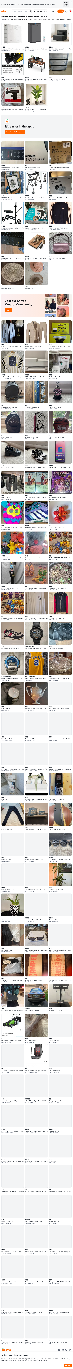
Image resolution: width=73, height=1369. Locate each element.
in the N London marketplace (34, 16)
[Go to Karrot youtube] (66, 1350)
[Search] (30, 11)
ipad (25, 19)
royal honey (55, 19)
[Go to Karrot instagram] (63, 1350)
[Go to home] (5, 11)
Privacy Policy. (42, 1360)
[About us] (65, 11)
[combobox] (20, 11)
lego (35, 19)
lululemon (63, 19)
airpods (40, 19)
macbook (30, 19)
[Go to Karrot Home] (6, 1349)
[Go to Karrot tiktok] (70, 1350)
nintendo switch (18, 19)
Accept (67, 1365)
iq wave (69, 19)
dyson (45, 19)
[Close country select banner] (71, 2)
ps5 (12, 19)
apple (49, 19)
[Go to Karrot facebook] (59, 1350)
